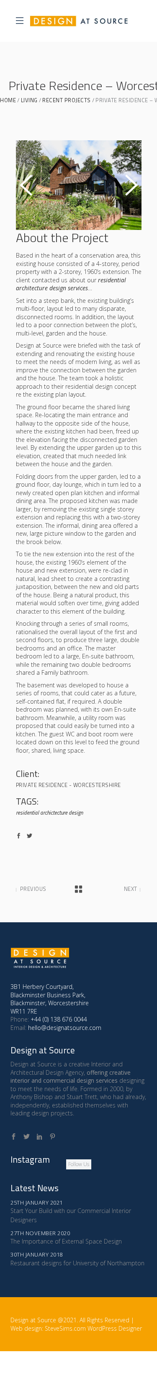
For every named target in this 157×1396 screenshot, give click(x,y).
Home (8, 100)
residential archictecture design (49, 813)
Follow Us (78, 1164)
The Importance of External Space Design (66, 1241)
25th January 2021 (36, 1202)
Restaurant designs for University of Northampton (77, 1263)
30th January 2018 (36, 1254)
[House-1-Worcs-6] (79, 185)
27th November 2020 (40, 1233)
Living (29, 100)
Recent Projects (66, 100)
